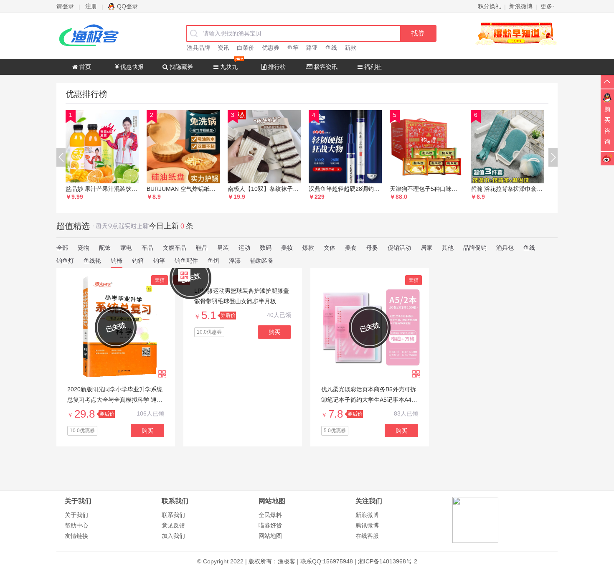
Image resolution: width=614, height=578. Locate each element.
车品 (147, 247)
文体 (329, 247)
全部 (62, 247)
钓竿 (159, 260)
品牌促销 (475, 247)
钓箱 (138, 260)
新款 (350, 47)
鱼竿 (293, 47)
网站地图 (270, 535)
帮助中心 (76, 525)
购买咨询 (607, 125)
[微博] (607, 158)
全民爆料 (270, 515)
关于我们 (76, 515)
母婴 (372, 247)
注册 (91, 6)
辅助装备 (262, 260)
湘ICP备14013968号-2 (387, 561)
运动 (244, 247)
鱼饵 (213, 260)
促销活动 (399, 247)
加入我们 (173, 535)
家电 (126, 247)
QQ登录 (127, 6)
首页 (84, 66)
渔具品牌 (198, 47)
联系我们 (173, 515)
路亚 (312, 47)
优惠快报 (131, 66)
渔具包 (505, 247)
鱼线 (331, 47)
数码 (265, 247)
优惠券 (270, 47)
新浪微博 (367, 515)
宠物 (83, 247)
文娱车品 (174, 247)
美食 (351, 247)
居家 (426, 247)
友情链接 (76, 535)
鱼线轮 (92, 260)
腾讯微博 (367, 525)
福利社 (372, 66)
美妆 (287, 247)
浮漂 (235, 260)
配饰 (105, 247)
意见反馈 (173, 525)
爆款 (308, 247)
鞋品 (202, 247)
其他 (448, 247)
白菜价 (245, 47)
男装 (223, 247)
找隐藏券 (180, 66)
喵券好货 (270, 525)
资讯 (223, 47)
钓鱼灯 (65, 260)
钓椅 (116, 260)
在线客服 (367, 535)
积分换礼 (489, 6)
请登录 (65, 6)
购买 (147, 430)
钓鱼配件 (186, 260)
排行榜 (276, 66)
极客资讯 (324, 66)
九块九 (228, 66)
